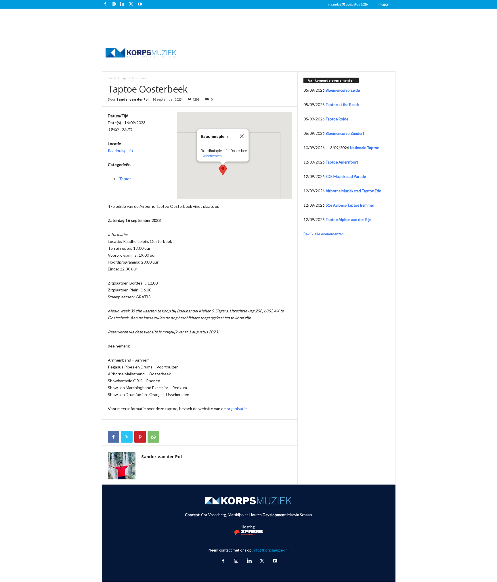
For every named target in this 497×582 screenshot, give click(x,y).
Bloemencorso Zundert (345, 133)
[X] (131, 4)
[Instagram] (113, 4)
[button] (223, 170)
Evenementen (210, 156)
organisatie (237, 408)
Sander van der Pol (132, 99)
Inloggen (384, 4)
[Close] (241, 136)
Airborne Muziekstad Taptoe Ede (353, 191)
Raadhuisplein (120, 150)
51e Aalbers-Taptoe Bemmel (350, 205)
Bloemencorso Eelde (343, 90)
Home (112, 78)
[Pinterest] (140, 437)
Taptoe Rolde (337, 119)
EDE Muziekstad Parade (346, 176)
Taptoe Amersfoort (342, 162)
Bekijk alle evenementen (323, 234)
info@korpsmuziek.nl (270, 550)
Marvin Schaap (299, 514)
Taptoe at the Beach (342, 104)
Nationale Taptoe (364, 147)
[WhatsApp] (153, 437)
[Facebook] (105, 4)
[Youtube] (139, 4)
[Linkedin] (122, 4)
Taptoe (125, 178)
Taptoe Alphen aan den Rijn (348, 219)
